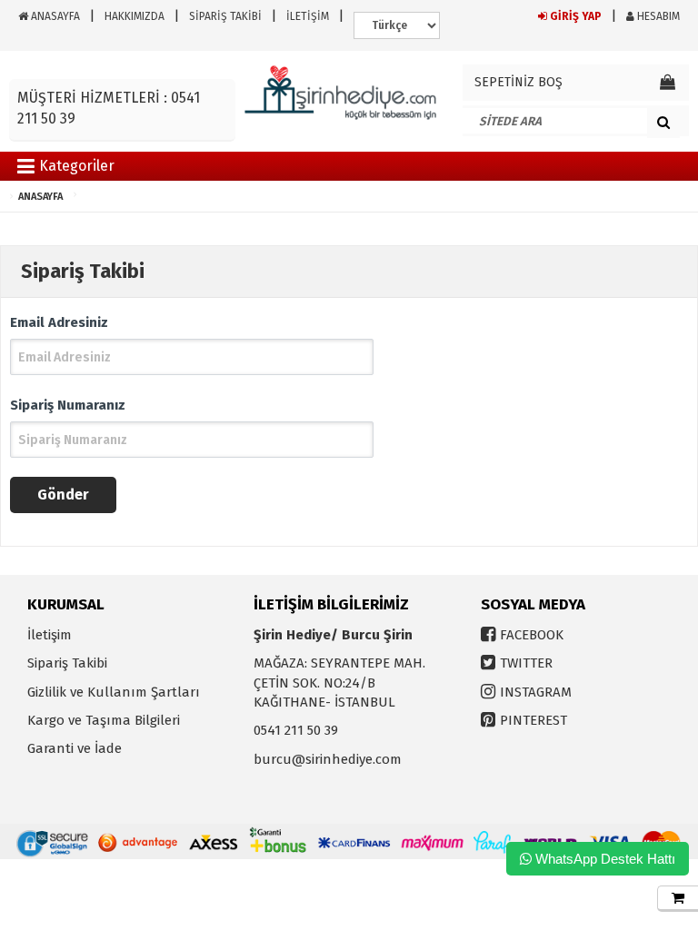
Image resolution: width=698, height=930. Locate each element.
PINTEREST (533, 720)
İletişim (49, 635)
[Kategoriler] (26, 169)
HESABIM (657, 16)
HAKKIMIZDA (135, 16)
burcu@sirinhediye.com (328, 759)
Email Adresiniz (59, 322)
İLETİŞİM (307, 16)
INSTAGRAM (536, 692)
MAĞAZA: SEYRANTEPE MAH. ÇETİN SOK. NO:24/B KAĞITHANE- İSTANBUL (339, 682)
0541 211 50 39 (296, 730)
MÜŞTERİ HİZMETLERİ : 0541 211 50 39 (108, 108)
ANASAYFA (54, 16)
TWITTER (526, 663)
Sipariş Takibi (67, 663)
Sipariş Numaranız (67, 405)
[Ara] (663, 121)
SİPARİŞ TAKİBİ (225, 16)
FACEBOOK (531, 635)
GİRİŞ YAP (574, 16)
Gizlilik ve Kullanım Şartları (113, 692)
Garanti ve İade (74, 748)
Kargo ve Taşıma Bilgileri (103, 720)
